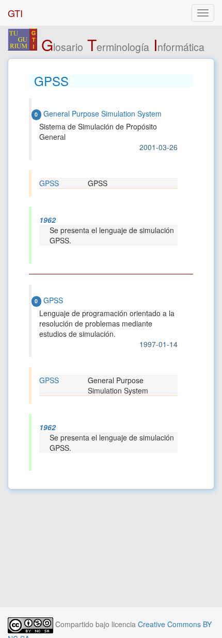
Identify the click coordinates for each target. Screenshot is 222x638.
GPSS (49, 183)
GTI (15, 13)
